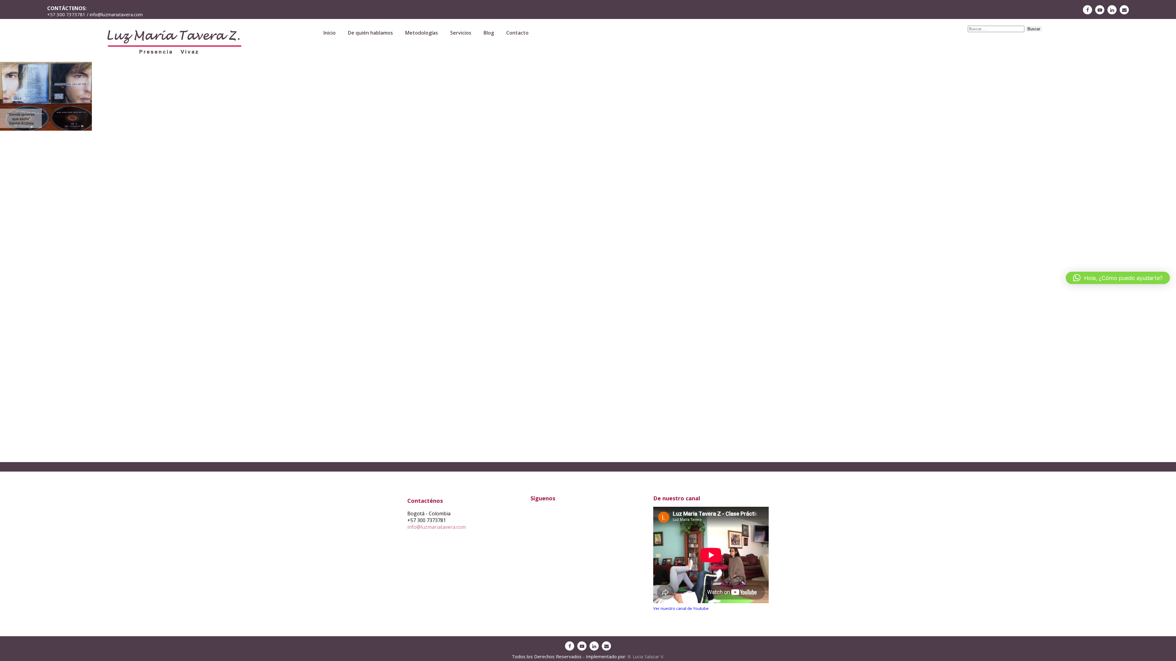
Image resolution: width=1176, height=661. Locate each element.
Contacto (517, 32)
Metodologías (421, 32)
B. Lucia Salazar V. (646, 656)
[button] (1118, 278)
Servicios (460, 32)
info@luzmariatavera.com (436, 527)
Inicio (329, 32)
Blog (489, 32)
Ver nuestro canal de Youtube (681, 608)
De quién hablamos (370, 32)
